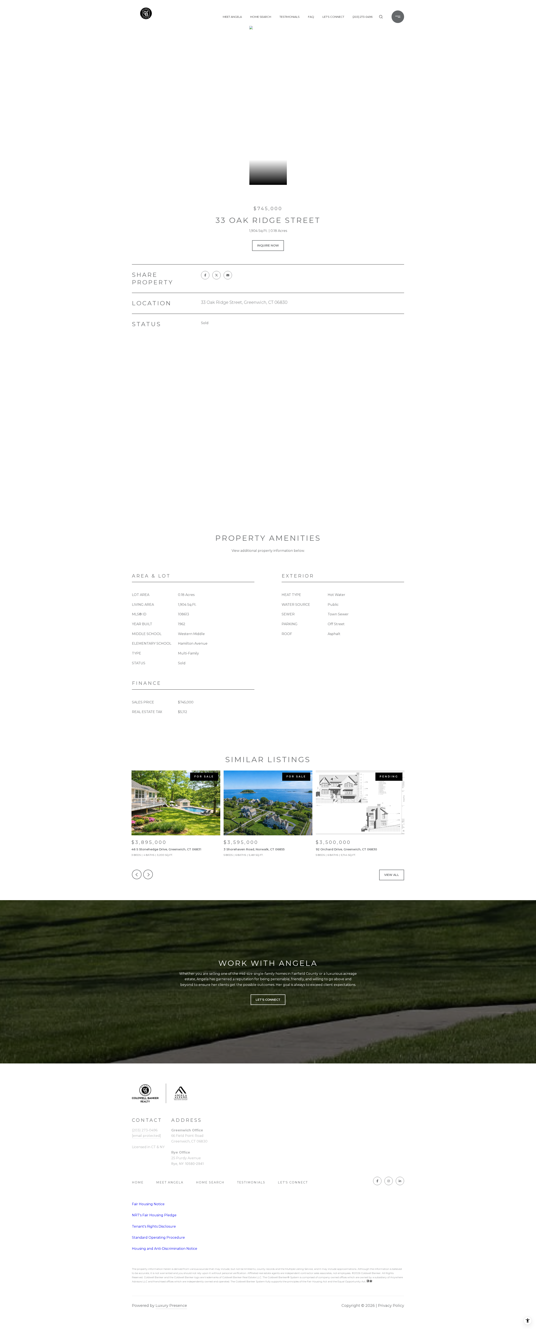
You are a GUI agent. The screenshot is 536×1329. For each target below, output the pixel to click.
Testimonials (290, 16)
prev (137, 874)
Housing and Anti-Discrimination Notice (164, 1249)
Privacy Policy (391, 1305)
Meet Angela (232, 16)
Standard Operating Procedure (158, 1238)
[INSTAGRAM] (388, 1181)
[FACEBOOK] (377, 1181)
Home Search (260, 16)
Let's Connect (293, 1182)
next (148, 874)
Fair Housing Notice (148, 1204)
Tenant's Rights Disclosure (154, 1226)
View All (391, 875)
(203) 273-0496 (362, 16)
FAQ (311, 16)
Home (138, 1182)
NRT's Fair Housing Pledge (154, 1215)
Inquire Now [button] (268, 245)
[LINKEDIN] (400, 1181)
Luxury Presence (171, 1305)
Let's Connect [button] (268, 1000)
